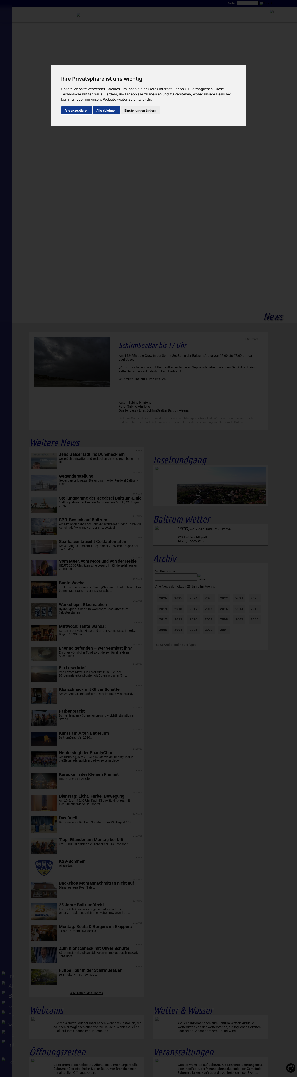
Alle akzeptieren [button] (76, 110)
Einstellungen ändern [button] (140, 110)
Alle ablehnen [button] (106, 110)
